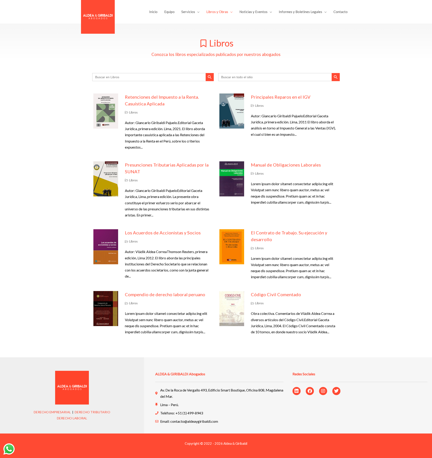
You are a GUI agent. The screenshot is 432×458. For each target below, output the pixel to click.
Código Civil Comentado (276, 294)
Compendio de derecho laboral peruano (165, 294)
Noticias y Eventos (253, 12)
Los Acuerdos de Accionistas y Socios (163, 232)
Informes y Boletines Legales (300, 12)
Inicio (153, 12)
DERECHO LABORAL (72, 418)
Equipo (169, 12)
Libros (133, 112)
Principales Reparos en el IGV (280, 97)
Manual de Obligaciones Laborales (286, 164)
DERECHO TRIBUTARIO (92, 412)
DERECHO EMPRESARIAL (52, 412)
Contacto (340, 12)
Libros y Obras (217, 12)
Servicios (188, 12)
